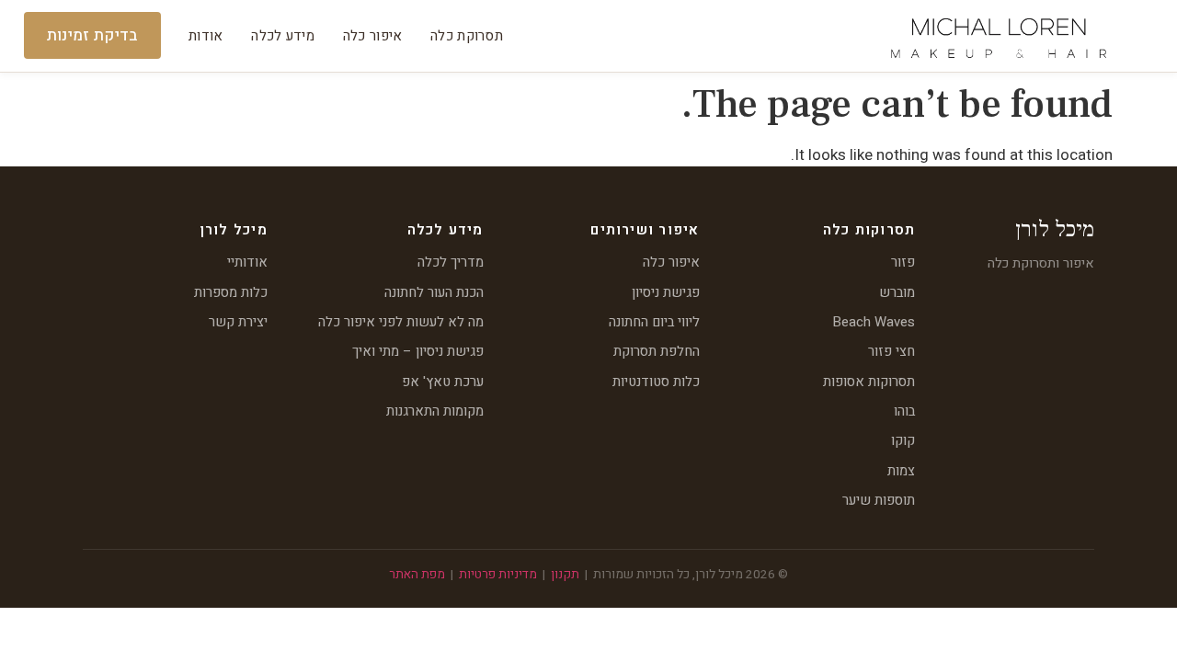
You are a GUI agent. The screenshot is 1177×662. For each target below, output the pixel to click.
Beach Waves (874, 322)
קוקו (903, 440)
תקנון (565, 574)
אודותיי (247, 262)
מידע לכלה (282, 36)
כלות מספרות (231, 292)
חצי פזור (891, 351)
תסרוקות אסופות (869, 381)
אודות (206, 36)
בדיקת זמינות (92, 35)
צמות (901, 471)
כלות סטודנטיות (656, 381)
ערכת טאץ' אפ (443, 381)
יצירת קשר (238, 322)
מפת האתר (417, 574)
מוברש (897, 292)
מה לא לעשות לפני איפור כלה (401, 322)
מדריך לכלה (450, 262)
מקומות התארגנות (435, 411)
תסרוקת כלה (466, 36)
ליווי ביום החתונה (654, 322)
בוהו (904, 411)
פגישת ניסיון (666, 292)
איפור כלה (373, 36)
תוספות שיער (878, 500)
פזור (903, 262)
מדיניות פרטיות (498, 574)
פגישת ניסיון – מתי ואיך (418, 351)
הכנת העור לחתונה (434, 292)
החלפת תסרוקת (656, 351)
